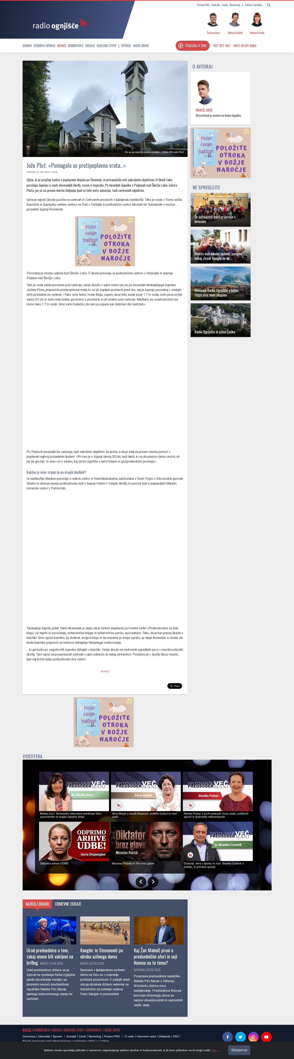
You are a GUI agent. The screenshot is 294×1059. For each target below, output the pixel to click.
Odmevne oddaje (68, 904)
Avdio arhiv (141, 45)
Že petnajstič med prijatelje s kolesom (215, 219)
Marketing (235, 5)
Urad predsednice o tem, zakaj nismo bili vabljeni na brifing (50, 956)
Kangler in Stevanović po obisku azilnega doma (101, 953)
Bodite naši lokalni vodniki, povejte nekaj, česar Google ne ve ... (218, 256)
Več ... (215, 1050)
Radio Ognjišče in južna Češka (215, 332)
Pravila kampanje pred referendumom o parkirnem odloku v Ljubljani (66, 1041)
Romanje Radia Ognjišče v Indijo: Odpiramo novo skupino (217, 292)
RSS (176, 1036)
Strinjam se (239, 1050)
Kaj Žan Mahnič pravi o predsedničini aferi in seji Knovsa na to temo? (155, 956)
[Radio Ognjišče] (59, 24)
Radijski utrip (106, 45)
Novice (61, 45)
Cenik (225, 5)
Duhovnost (94, 1030)
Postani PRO (203, 5)
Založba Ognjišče (253, 5)
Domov (27, 45)
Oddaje (90, 45)
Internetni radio (146, 1036)
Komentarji (75, 45)
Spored (126, 45)
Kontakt (216, 5)
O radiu (129, 1036)
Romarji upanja (44, 45)
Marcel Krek (204, 110)
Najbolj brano (37, 904)
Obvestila (44, 1036)
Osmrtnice (29, 1036)
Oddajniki (164, 1036)
